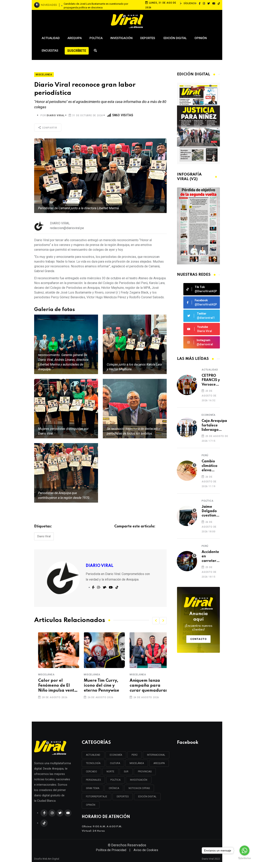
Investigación (121, 38)
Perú (205, 455)
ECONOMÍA (116, 755)
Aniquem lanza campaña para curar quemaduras (145, 686)
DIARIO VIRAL (56, 115)
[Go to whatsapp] (244, 850)
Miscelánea (42, 674)
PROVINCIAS (145, 771)
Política (96, 38)
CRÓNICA (114, 788)
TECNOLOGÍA (93, 763)
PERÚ (135, 755)
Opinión (200, 38)
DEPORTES (123, 796)
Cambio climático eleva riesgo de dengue (210, 466)
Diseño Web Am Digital (46, 857)
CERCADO (91, 771)
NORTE (110, 771)
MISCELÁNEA (137, 763)
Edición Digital (175, 38)
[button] (155, 620)
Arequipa (74, 38)
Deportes (148, 38)
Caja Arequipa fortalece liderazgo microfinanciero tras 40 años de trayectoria (215, 425)
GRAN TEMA (92, 788)
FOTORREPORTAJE (96, 796)
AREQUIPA (159, 763)
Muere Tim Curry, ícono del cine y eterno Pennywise (97, 686)
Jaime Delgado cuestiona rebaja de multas (210, 511)
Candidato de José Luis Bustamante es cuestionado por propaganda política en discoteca (96, 5)
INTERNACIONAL (156, 755)
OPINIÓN (90, 804)
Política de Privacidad (111, 850)
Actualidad (51, 38)
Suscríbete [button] (76, 51)
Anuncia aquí (198, 622)
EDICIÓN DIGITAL (147, 796)
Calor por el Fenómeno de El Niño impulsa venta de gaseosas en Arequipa (53, 686)
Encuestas (50, 50)
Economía (208, 415)
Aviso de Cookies (146, 850)
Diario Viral (44, 536)
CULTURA (115, 763)
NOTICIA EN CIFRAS (139, 788)
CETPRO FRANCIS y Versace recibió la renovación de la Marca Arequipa (211, 380)
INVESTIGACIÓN (138, 779)
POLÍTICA (115, 779)
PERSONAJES (93, 779)
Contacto (198, 638)
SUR (126, 771)
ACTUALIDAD (93, 755)
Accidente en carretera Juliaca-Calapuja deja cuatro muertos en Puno (210, 556)
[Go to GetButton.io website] (244, 858)
